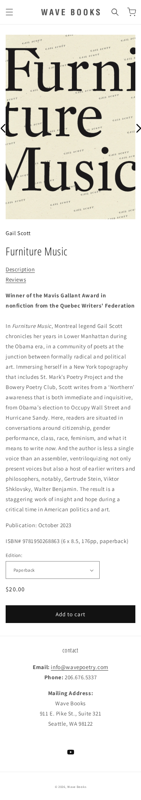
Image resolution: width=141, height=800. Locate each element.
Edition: (14, 555)
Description (20, 269)
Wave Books (76, 787)
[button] (9, 12)
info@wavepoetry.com (79, 667)
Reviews (16, 279)
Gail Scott (18, 233)
